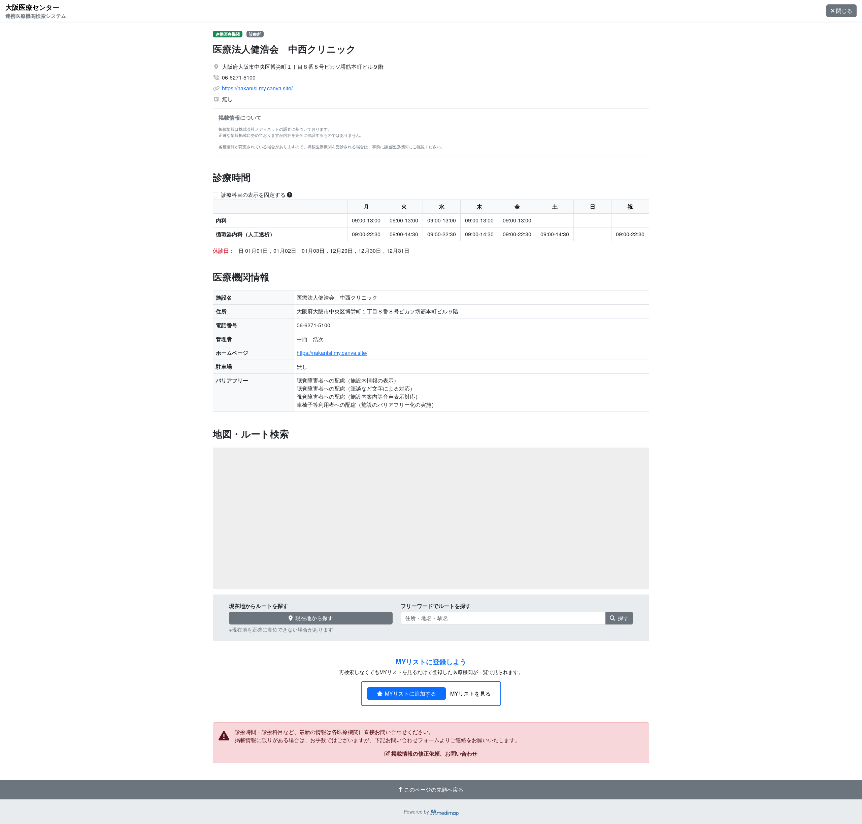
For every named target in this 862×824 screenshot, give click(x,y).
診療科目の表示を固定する (253, 195)
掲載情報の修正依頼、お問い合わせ (434, 753)
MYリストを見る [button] (470, 693)
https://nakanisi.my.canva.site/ (257, 88)
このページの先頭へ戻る (433, 789)
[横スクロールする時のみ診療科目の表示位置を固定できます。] (289, 195)
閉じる (844, 10)
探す (623, 618)
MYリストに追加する (410, 693)
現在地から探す (314, 618)
